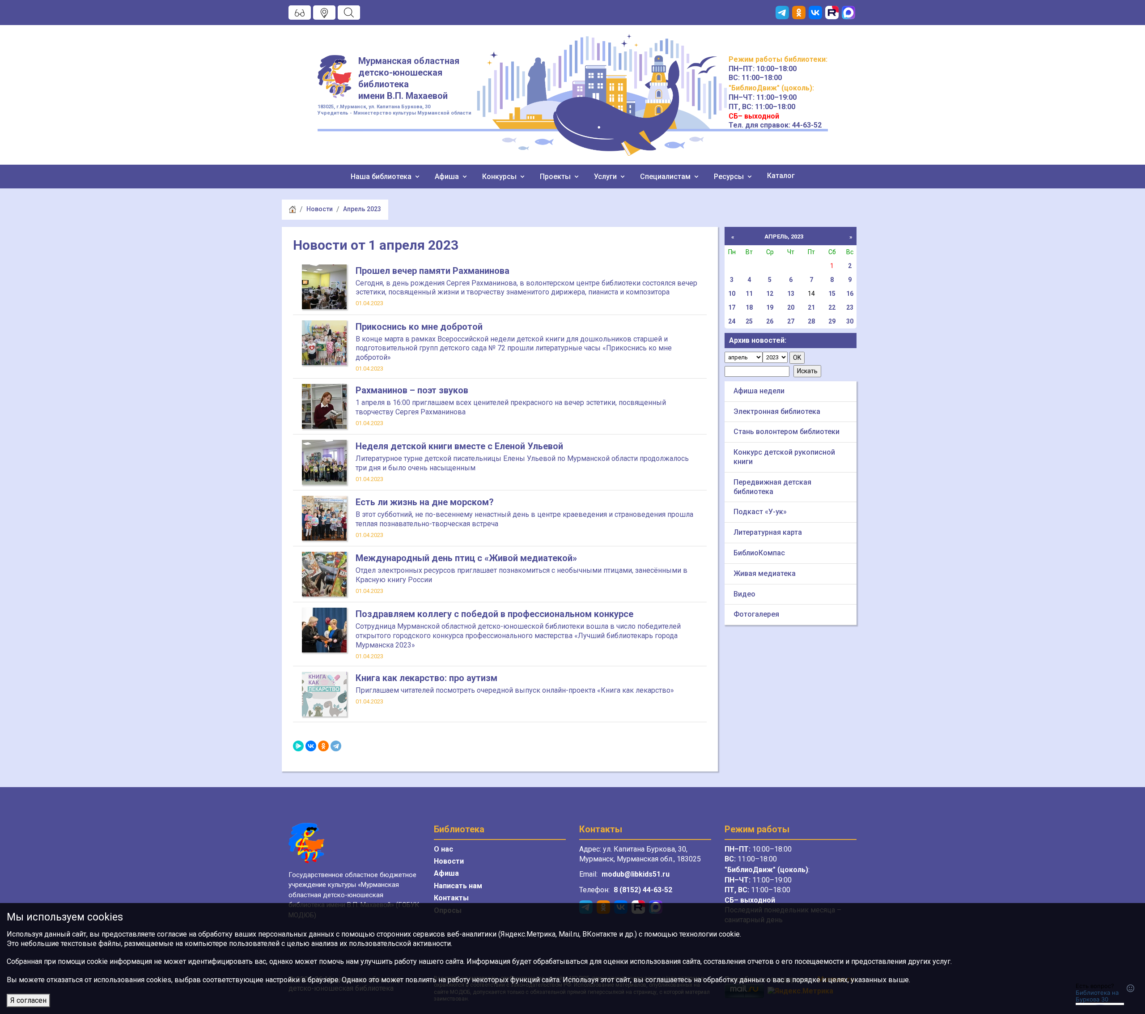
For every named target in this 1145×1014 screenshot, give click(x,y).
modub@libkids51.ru (636, 874)
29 (831, 321)
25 (749, 321)
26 (769, 321)
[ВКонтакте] (310, 746)
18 (749, 307)
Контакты (451, 898)
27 (790, 321)
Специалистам (666, 176)
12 (769, 293)
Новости (319, 209)
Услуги (606, 176)
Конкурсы (500, 176)
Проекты (556, 176)
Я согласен (28, 1000)
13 (790, 293)
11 (749, 293)
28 (811, 321)
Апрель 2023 (362, 209)
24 (731, 321)
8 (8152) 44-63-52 (643, 890)
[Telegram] (336, 746)
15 (831, 293)
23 (849, 307)
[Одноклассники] (323, 746)
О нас (443, 849)
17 (731, 307)
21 (811, 307)
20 (790, 307)
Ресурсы (730, 176)
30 (849, 321)
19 (769, 307)
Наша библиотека (382, 176)
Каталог (781, 175)
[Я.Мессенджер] (298, 746)
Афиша (448, 176)
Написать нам (458, 886)
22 (831, 307)
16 (849, 293)
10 (731, 293)
